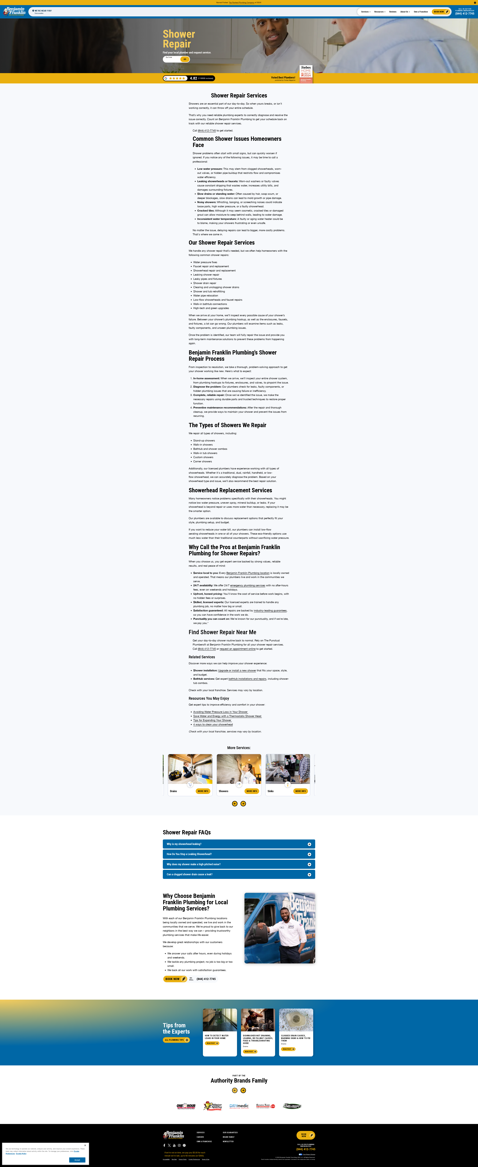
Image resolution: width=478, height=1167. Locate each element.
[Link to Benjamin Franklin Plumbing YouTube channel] (174, 1146)
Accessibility (166, 1159)
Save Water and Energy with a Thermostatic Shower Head (227, 715)
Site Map (174, 1159)
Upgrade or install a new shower (237, 670)
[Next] (243, 803)
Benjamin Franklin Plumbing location (247, 572)
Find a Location (39, 13)
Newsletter (228, 1142)
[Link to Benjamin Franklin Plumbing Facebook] (164, 1146)
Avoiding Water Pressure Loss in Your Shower (220, 711)
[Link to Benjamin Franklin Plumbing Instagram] (179, 1146)
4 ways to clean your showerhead (213, 724)
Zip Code (169, 57)
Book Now (439, 11)
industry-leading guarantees (270, 610)
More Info (203, 791)
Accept (77, 1160)
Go (185, 59)
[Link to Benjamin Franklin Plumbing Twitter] (169, 1146)
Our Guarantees (230, 1133)
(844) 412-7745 (464, 13)
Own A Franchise (204, 1142)
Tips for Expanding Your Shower (212, 720)
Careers (200, 1137)
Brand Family (229, 1137)
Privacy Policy (183, 1159)
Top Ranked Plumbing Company (241, 2)
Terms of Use (205, 1159)
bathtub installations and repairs (247, 678)
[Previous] (235, 803)
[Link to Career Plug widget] (184, 1146)
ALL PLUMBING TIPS (174, 1040)
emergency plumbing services (247, 585)
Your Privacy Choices (309, 1154)
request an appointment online (238, 648)
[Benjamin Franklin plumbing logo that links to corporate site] (14, 11)
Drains (245, 1046)
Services (201, 1133)
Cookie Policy (21, 1154)
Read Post (211, 1043)
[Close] (85, 1145)
